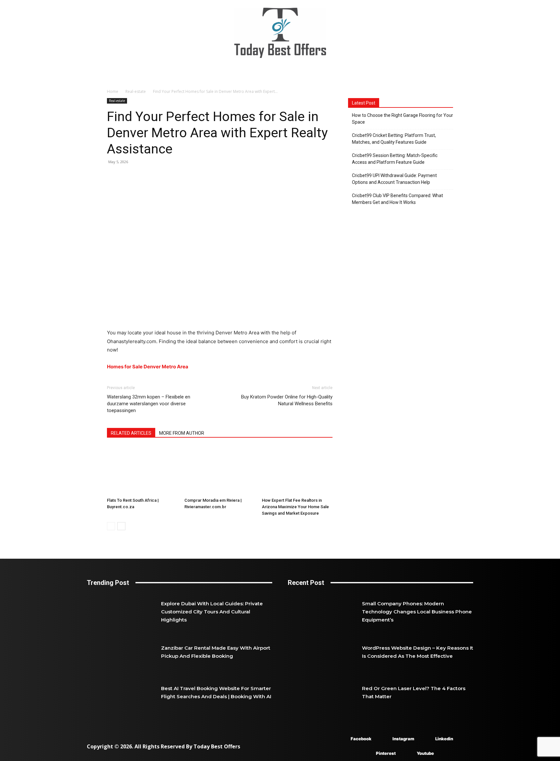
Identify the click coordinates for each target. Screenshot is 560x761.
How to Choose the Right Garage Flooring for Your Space (402, 119)
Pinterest (386, 753)
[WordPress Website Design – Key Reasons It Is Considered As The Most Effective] (325, 651)
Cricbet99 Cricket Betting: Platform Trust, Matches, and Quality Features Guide (394, 139)
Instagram (403, 738)
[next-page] (121, 526)
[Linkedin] (425, 739)
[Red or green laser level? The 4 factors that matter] (325, 692)
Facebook (361, 738)
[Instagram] (383, 739)
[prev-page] (111, 526)
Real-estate (135, 91)
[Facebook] (341, 739)
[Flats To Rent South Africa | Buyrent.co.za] (142, 470)
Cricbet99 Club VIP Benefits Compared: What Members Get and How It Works (397, 199)
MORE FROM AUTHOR (181, 433)
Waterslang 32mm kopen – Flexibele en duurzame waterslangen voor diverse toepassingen (148, 403)
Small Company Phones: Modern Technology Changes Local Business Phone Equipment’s (417, 611)
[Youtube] (407, 753)
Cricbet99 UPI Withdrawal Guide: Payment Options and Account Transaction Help (394, 179)
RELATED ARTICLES (131, 433)
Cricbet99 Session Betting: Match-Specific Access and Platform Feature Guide (395, 159)
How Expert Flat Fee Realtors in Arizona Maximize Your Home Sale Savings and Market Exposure (295, 507)
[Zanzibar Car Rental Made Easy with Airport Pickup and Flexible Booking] (124, 651)
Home (112, 91)
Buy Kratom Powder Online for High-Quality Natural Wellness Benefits (286, 400)
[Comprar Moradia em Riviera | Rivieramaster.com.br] (219, 470)
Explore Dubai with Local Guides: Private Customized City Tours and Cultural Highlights (212, 611)
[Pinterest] (366, 753)
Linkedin (444, 738)
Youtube (425, 753)
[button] (465, 73)
